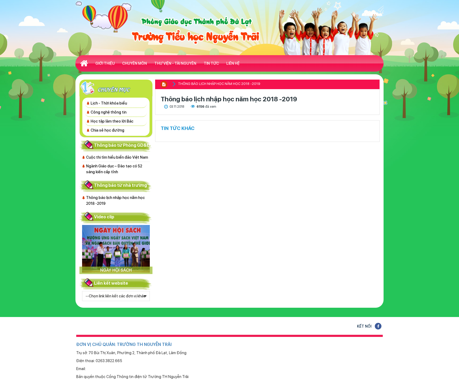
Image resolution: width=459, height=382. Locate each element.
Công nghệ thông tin (108, 112)
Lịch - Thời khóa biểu (109, 103)
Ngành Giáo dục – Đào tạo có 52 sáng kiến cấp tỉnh (114, 169)
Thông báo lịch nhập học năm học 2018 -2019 (115, 201)
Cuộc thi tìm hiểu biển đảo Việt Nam (117, 157)
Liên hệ (233, 63)
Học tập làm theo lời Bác (112, 121)
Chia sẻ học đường (107, 130)
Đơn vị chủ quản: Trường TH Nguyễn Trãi (124, 344)
